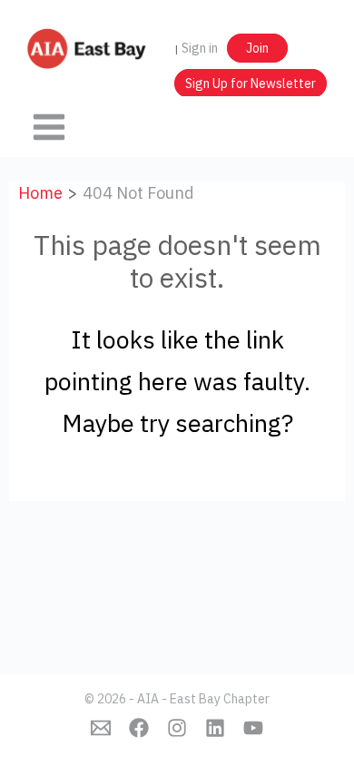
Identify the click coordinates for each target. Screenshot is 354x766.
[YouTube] (253, 728)
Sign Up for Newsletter (250, 83)
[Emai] (101, 728)
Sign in (200, 48)
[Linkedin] (215, 728)
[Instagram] (177, 728)
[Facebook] (139, 728)
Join (257, 48)
